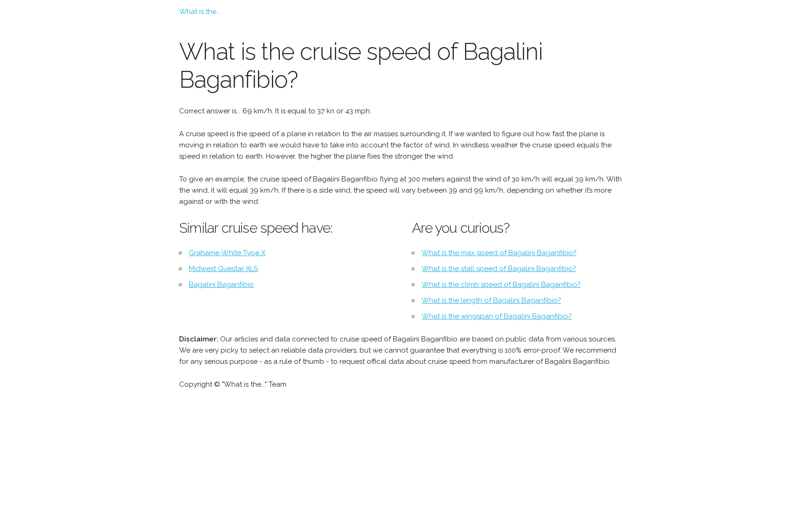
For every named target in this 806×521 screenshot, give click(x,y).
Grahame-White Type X (227, 253)
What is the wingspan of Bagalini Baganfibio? (497, 316)
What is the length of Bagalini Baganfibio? (491, 300)
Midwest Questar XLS (223, 268)
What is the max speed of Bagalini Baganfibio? (499, 253)
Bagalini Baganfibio (221, 284)
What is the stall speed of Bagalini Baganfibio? (499, 268)
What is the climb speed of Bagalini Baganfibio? (501, 284)
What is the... (200, 11)
